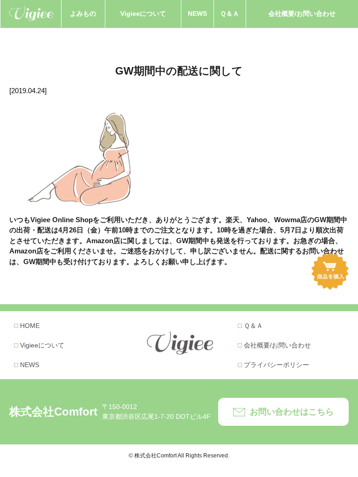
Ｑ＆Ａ (229, 13)
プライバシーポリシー (276, 364)
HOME (30, 325)
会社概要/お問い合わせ (302, 13)
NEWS (197, 13)
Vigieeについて (143, 13)
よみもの (83, 13)
